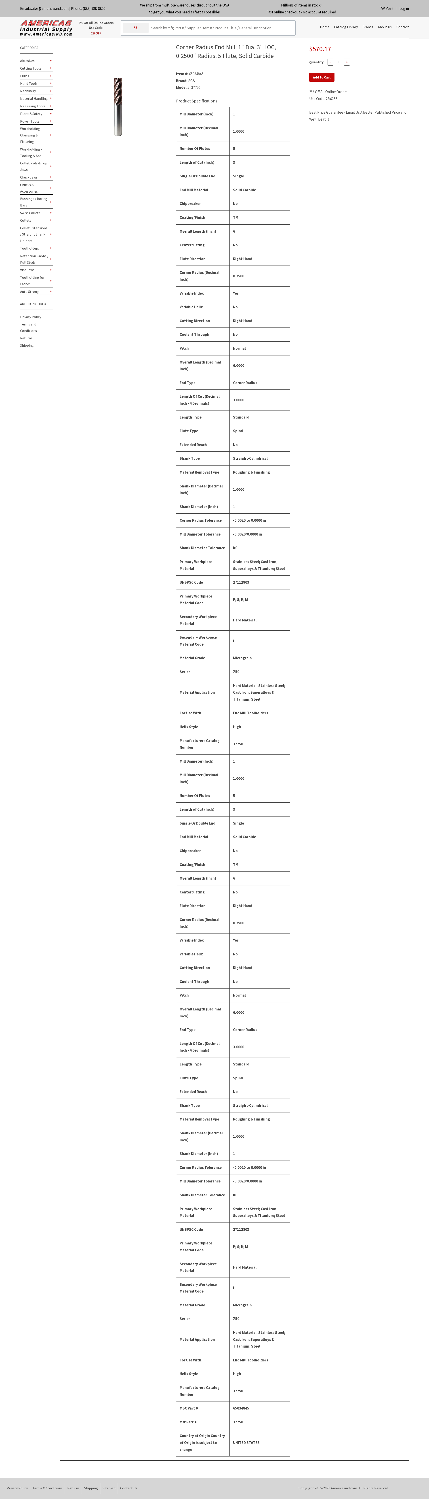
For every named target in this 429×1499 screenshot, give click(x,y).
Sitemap (109, 1488)
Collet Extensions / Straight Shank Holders (33, 234)
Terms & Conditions (47, 1488)
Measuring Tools (32, 106)
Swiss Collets (30, 212)
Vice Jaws (27, 270)
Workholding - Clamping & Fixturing (31, 135)
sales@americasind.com (49, 8)
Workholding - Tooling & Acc (31, 152)
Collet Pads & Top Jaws (33, 166)
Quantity (316, 62)
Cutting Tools (30, 68)
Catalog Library (346, 27)
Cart (389, 8)
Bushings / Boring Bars (33, 201)
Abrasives (27, 60)
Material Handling (34, 98)
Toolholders (29, 248)
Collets (25, 220)
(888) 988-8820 (94, 8)
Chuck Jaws (29, 177)
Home (324, 27)
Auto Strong (29, 291)
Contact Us (128, 1488)
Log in (404, 8)
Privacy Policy (30, 317)
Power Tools (29, 121)
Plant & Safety (31, 113)
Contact (402, 27)
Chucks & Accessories (29, 188)
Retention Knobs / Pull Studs (34, 259)
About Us (385, 27)
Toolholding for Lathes (32, 280)
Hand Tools (29, 83)
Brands (367, 27)
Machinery (28, 91)
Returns (26, 338)
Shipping (27, 345)
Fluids (24, 76)
